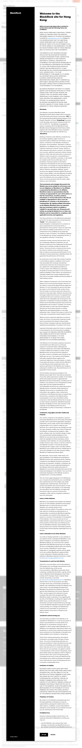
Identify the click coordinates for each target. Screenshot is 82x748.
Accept (44, 734)
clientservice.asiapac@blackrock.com (52, 558)
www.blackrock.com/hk (55, 38)
